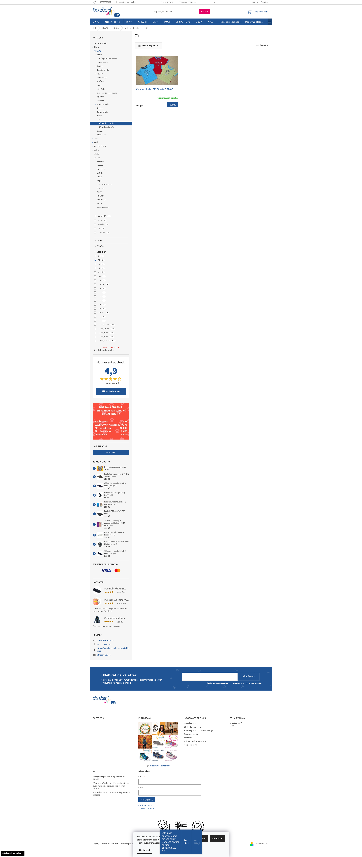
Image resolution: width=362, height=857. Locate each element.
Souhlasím (217, 838)
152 (101, 316)
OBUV (96, 150)
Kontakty (188, 737)
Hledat (204, 11)
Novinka (103, 224)
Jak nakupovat (166, 2)
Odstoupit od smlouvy (12, 853)
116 (101, 288)
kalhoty (100, 73)
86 (100, 268)
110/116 (103, 284)
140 (101, 304)
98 (100, 272)
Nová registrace (145, 805)
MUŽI (96, 142)
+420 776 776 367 (104, 644)
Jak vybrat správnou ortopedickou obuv (110, 776)
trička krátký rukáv (106, 123)
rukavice (100, 100)
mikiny (100, 85)
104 (101, 276)
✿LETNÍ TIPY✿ (100, 43)
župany (100, 131)
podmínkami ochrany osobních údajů (245, 683)
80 (100, 264)
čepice (100, 66)
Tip (101, 228)
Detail (173, 105)
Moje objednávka (191, 745)
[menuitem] (96, 22)
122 (101, 292)
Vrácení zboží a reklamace (195, 741)
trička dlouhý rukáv (106, 127)
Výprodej (103, 232)
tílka (99, 119)
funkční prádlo (103, 70)
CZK (254, 2)
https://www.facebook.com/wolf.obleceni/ (113, 649)
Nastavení (144, 850)
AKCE (96, 153)
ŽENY (96, 138)
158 (101, 320)
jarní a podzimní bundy (107, 58)
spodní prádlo (103, 104)
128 (101, 296)
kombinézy (102, 77)
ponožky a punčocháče (107, 93)
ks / (110, 452)
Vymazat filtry (110, 347)
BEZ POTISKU (100, 146)
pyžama (100, 96)
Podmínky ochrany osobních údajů (198, 730)
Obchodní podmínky (187, 2)
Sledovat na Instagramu (160, 765)
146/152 (103, 312)
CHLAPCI (97, 51)
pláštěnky (101, 134)
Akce (101, 220)
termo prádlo (102, 112)
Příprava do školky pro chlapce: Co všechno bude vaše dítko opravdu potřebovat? (111, 784)
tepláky (100, 108)
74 (100, 260)
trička (99, 115)
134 (101, 300)
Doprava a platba (191, 734)
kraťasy (100, 81)
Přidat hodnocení (111, 391)
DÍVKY (96, 47)
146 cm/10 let (106, 328)
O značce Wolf (235, 723)
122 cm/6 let (105, 332)
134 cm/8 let (105, 336)
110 (101, 280)
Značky (97, 157)
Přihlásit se (249, 676)
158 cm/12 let (106, 324)
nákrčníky (101, 89)
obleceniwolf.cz (104, 655)
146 (101, 308)
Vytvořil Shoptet (262, 843)
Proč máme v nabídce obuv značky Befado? (111, 792)
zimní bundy (103, 62)
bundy (99, 54)
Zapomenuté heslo (146, 808)
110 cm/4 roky (106, 340)
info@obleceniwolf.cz (106, 640)
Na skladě (104, 216)
